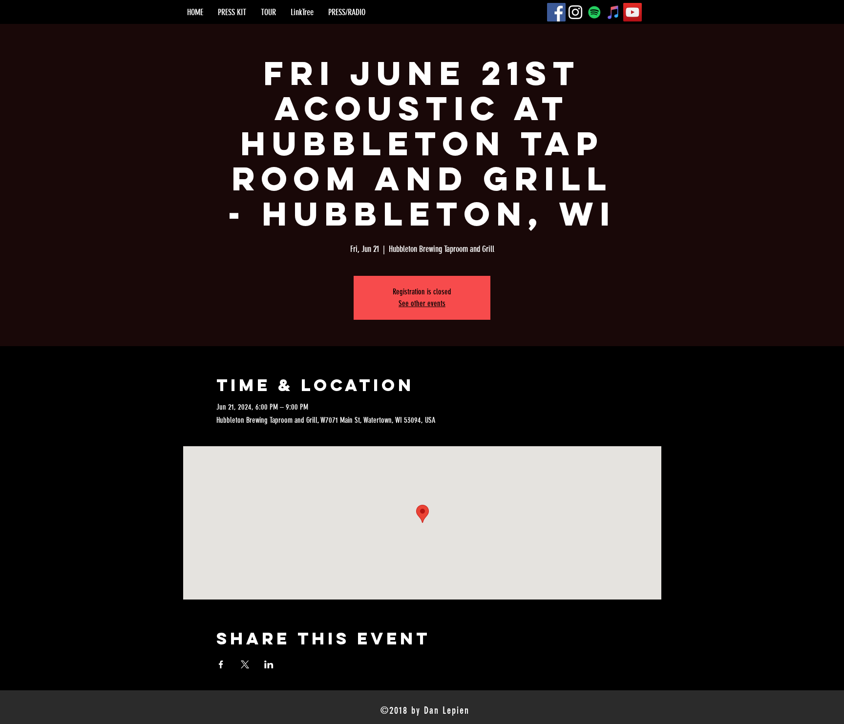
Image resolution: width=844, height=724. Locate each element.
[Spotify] (594, 12)
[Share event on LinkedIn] (269, 664)
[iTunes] (613, 12)
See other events (422, 303)
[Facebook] (556, 12)
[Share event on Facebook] (221, 664)
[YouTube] (632, 12)
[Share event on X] (245, 664)
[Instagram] (575, 12)
